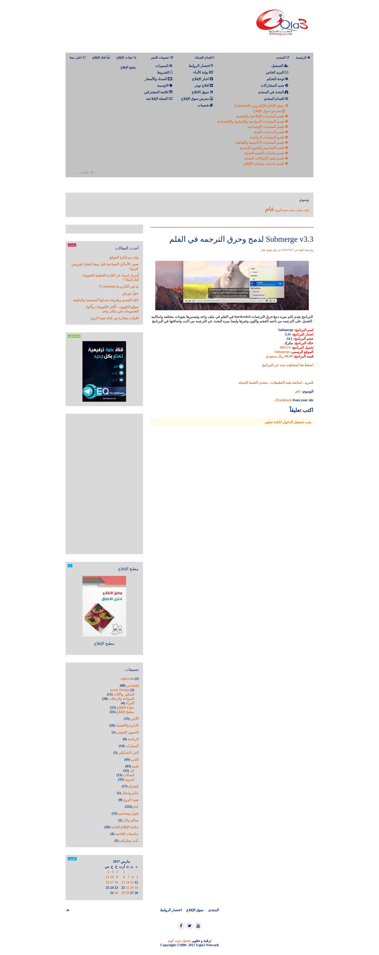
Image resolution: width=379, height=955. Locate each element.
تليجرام (133, 786)
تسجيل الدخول (293, 422)
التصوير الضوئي (127, 732)
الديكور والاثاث (123, 694)
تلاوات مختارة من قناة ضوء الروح (115, 318)
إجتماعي (132, 685)
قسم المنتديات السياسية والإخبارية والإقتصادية (251, 121)
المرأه (130, 703)
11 (107, 877)
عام (270, 208)
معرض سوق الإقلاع (267, 111)
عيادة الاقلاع (125, 707)
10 (112, 877)
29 (123, 893)
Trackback (283, 400)
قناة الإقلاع (99, 57)
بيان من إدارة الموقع (124, 257)
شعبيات (204, 105)
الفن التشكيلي (128, 752)
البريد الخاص (275, 72)
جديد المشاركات (273, 85)
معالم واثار (131, 820)
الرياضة (133, 739)
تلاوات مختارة (295, 210)
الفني (135, 759)
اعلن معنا (76, 57)
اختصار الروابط (200, 66)
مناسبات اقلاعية (127, 834)
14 (127, 882)
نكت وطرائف (129, 840)
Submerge (282, 352)
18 (107, 882)
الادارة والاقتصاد (127, 725)
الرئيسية (301, 57)
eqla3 (301, 250)
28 (127, 893)
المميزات (162, 66)
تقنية (269, 250)
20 (132, 887)
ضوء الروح (281, 210)
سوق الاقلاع (201, 92)
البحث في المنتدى (271, 92)
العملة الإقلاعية (157, 98)
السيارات (132, 746)
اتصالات (128, 775)
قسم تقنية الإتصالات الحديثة (264, 158)
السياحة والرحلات (121, 699)
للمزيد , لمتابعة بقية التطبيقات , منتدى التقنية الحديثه (275, 382)
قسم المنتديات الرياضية (267, 137)
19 (136, 887)
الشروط (163, 72)
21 (127, 887)
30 (116, 893)
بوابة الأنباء (201, 72)
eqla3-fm (127, 679)
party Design (119, 690)
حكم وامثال (130, 793)
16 (116, 882)
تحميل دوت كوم (179, 940)
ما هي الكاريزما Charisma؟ (119, 286)
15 (123, 882)
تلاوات (306, 210)
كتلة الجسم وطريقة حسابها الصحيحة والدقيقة (106, 300)
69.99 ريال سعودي (279, 356)
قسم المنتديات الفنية (269, 132)
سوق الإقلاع (195, 910)
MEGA (285, 347)
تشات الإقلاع (124, 57)
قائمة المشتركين (156, 92)
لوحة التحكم (276, 79)
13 (132, 882)
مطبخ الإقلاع (128, 67)
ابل (274, 250)
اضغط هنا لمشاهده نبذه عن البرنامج (287, 365)
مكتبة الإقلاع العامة (125, 827)
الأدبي (135, 718)
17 (112, 882)
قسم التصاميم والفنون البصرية (262, 148)
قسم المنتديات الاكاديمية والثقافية (260, 142)
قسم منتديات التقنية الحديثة (264, 153)
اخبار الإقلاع (201, 79)
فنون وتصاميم (128, 813)
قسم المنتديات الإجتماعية (266, 127)
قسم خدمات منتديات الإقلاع (264, 163)
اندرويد (129, 779)
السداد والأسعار (156, 79)
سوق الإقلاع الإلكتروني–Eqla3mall (260, 106)
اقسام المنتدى (274, 98)
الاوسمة (163, 85)
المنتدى (213, 910)
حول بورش (130, 293)
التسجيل (277, 66)
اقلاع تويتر (202, 85)
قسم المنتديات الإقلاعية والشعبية (260, 116)
